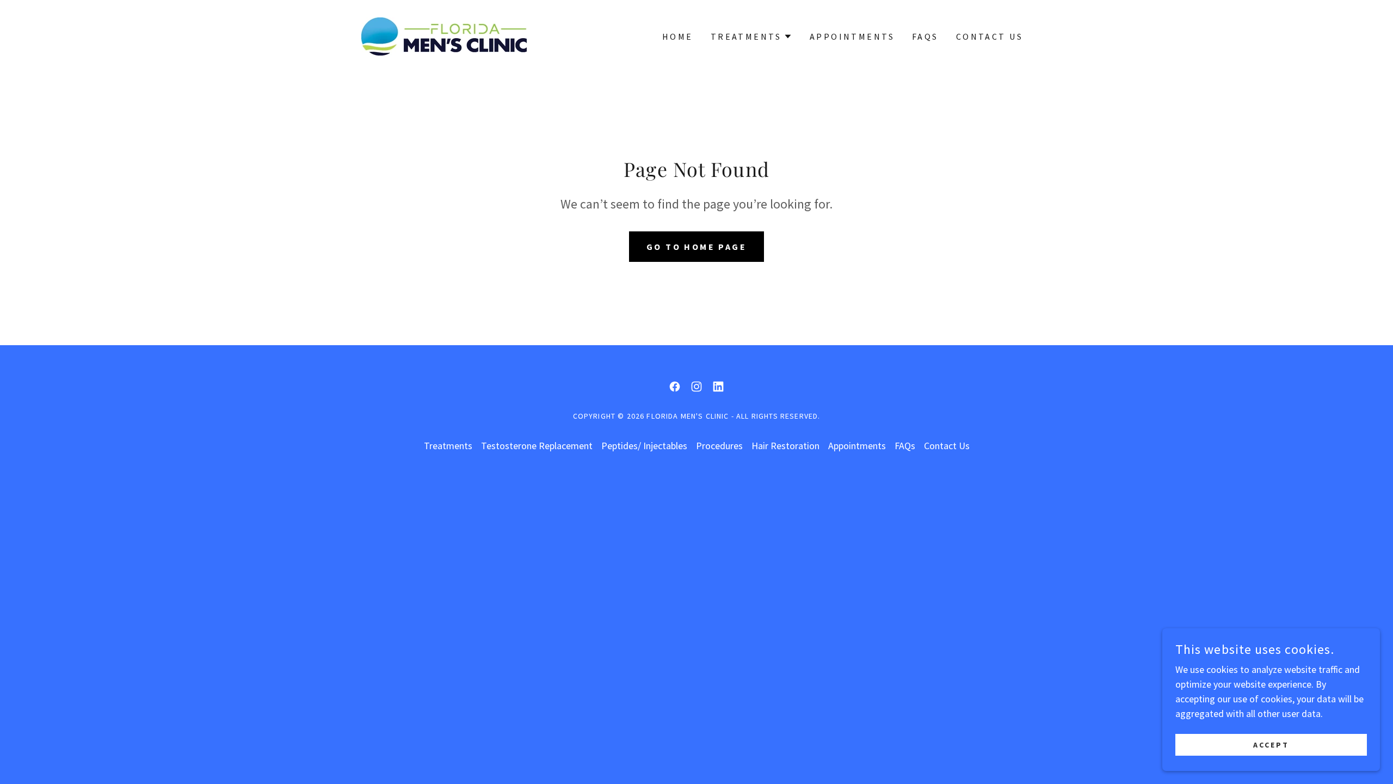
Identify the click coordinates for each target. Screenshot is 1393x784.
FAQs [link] (925, 36)
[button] (751, 36)
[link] (444, 35)
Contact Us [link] (989, 36)
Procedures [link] (719, 445)
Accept (1271, 745)
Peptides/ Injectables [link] (644, 445)
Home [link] (677, 36)
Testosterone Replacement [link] (537, 445)
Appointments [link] (852, 36)
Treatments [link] (448, 445)
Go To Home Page (696, 246)
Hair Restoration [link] (785, 445)
